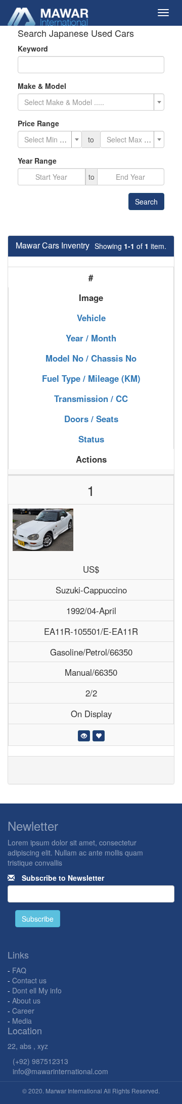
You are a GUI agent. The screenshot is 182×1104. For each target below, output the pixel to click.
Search (146, 201)
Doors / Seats (91, 419)
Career (23, 1011)
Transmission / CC (91, 398)
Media (22, 1021)
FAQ (19, 970)
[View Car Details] (84, 735)
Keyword (33, 48)
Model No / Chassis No (91, 358)
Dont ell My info (37, 990)
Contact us (29, 980)
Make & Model (42, 86)
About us (26, 1000)
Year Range (37, 161)
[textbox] (88, 102)
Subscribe (38, 919)
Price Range (38, 123)
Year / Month (91, 338)
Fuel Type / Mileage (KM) (91, 378)
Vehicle (91, 318)
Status (91, 439)
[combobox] (91, 102)
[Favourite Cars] (99, 735)
